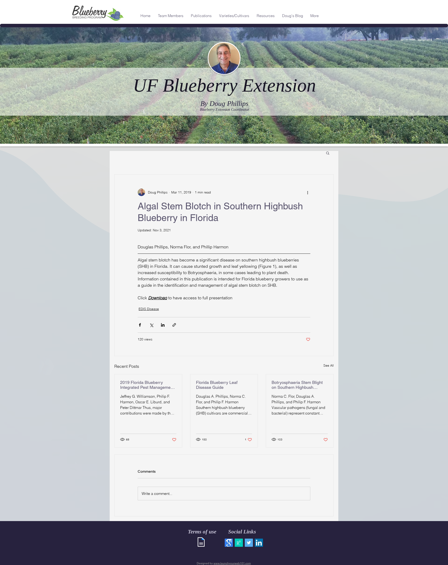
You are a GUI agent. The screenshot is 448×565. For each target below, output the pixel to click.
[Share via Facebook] (140, 325)
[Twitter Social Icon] (249, 543)
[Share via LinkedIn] (163, 325)
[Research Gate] (239, 543)
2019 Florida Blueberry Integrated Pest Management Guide (147, 385)
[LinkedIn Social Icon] (259, 543)
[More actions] (307, 192)
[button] (328, 153)
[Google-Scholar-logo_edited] (229, 543)
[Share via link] (174, 325)
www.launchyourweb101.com (232, 563)
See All (328, 365)
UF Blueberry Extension (224, 85)
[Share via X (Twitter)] (151, 325)
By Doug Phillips (224, 103)
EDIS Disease (149, 309)
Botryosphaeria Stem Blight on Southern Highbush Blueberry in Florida (297, 385)
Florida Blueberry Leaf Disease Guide (217, 385)
